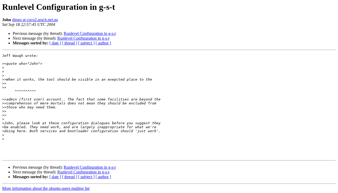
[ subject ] (86, 43)
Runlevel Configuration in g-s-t (90, 33)
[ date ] (55, 43)
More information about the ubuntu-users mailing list (46, 188)
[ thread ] (69, 43)
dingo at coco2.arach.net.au (35, 19)
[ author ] (103, 43)
